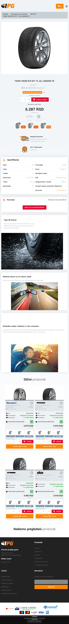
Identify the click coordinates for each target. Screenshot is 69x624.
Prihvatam (30, 621)
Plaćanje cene (5, 577)
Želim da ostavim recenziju (34, 207)
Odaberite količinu (34, 96)
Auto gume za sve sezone (19, 14)
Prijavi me (51, 587)
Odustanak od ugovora (41, 562)
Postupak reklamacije (41, 565)
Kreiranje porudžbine (7, 583)
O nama (36, 548)
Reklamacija (5, 587)
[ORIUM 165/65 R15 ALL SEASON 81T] (19, 462)
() (60, 6)
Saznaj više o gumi (19, 446)
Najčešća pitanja (6, 590)
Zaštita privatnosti (6, 580)
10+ (32, 422)
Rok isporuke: (11, 417)
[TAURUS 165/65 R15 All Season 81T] (49, 392)
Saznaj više (38, 621)
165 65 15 (33, 14)
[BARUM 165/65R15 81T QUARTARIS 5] (19, 392)
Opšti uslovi (37, 552)
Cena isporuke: (12, 415)
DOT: (9, 413)
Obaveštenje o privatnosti (9, 593)
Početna (5, 14)
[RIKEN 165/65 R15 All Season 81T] (49, 462)
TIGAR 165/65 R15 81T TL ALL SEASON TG (16, 16)
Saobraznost (38, 558)
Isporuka (37, 555)
